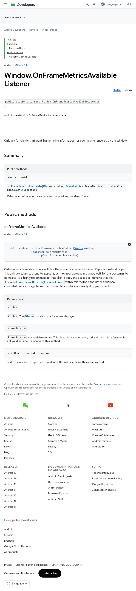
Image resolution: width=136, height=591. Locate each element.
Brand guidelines (37, 564)
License (20, 564)
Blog (6, 452)
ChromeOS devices (103, 435)
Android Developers (14, 29)
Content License (102, 384)
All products (11, 552)
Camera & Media (57, 440)
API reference (15, 17)
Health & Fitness (57, 435)
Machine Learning (58, 429)
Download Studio (57, 493)
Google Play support (103, 484)
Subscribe (50, 573)
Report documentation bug (107, 478)
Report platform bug (103, 472)
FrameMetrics (74, 186)
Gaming (53, 424)
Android (8, 424)
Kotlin (117, 90)
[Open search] (87, 4)
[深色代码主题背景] (129, 244)
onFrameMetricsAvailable (25, 186)
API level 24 (21, 65)
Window (47, 186)
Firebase (9, 540)
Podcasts (9, 457)
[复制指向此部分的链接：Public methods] (39, 215)
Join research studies (104, 489)
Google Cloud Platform (17, 546)
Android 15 (10, 484)
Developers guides (58, 482)
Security (8, 435)
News (7, 446)
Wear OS (97, 429)
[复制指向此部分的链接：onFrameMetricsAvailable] (49, 227)
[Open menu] (5, 4)
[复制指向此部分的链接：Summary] (27, 156)
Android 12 (10, 501)
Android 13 (10, 495)
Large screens (100, 424)
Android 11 (10, 506)
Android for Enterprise (16, 429)
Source (8, 440)
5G (50, 452)
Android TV (98, 446)
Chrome (8, 535)
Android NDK (55, 499)
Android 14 (10, 489)
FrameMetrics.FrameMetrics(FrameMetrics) (34, 282)
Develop (33, 29)
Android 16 (10, 478)
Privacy (52, 446)
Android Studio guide (60, 476)
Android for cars (101, 440)
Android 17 (10, 472)
